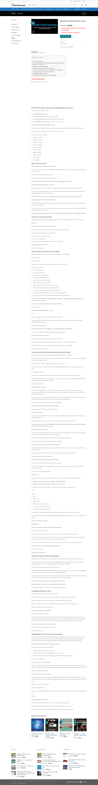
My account (58, 9)
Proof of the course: (38, 61)
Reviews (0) (41, 52)
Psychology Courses (16, 40)
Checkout (14, 780)
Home (13, 9)
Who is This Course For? (39, 64)
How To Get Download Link (28, 9)
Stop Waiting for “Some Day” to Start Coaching (44, 75)
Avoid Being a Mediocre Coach (40, 73)
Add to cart (65, 36)
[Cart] (86, 4)
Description (34, 52)
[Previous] (31, 729)
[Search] (75, 5)
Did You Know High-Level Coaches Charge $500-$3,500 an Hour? (49, 63)
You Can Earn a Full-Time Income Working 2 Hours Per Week (47, 70)
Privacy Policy (50, 9)
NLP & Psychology (16, 35)
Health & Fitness (15, 29)
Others (20, 13)
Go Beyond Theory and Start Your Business (43, 71)
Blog (71, 1)
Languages (83, 1)
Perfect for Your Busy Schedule (40, 66)
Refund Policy (41, 9)
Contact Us (66, 9)
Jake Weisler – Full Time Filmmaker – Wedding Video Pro (80, 735)
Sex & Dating (14, 43)
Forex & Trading (15, 27)
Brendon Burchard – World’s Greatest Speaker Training (51, 735)
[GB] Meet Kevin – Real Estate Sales (65, 734)
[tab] (34, 52)
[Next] (87, 729)
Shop (17, 9)
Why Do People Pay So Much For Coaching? (43, 68)
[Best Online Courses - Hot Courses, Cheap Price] (18, 5)
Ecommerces (14, 24)
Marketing (14, 32)
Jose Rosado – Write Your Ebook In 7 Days (37, 734)
